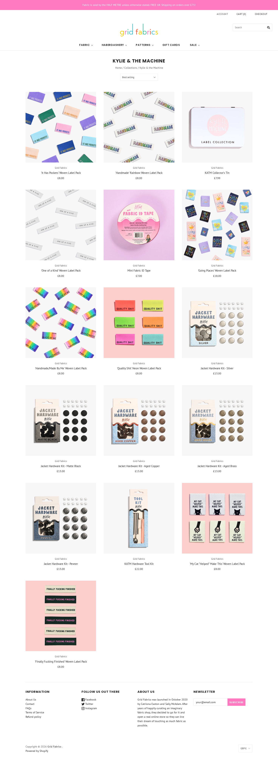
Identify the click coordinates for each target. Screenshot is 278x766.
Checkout (261, 14)
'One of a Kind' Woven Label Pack (61, 270)
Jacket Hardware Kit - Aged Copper (139, 466)
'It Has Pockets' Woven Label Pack (61, 173)
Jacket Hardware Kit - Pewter (61, 564)
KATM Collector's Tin (217, 173)
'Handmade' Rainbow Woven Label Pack (138, 173)
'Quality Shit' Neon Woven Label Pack (139, 368)
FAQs (28, 708)
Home (118, 67)
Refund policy (33, 716)
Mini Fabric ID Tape (139, 270)
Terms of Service (35, 712)
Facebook (90, 699)
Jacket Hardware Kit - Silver (217, 368)
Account (222, 14)
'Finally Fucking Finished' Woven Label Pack (61, 661)
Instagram (91, 708)
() (241, 14)
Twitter (89, 704)
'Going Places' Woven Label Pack (217, 270)
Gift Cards (171, 45)
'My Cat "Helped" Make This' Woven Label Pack (217, 564)
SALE (193, 45)
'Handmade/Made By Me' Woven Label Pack (61, 368)
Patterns (143, 45)
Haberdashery (113, 45)
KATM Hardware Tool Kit (139, 564)
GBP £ (244, 748)
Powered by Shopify (37, 751)
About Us (31, 699)
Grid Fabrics (61, 167)
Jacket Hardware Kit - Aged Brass (217, 466)
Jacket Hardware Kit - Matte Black (61, 466)
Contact (30, 704)
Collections (130, 67)
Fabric (84, 45)
